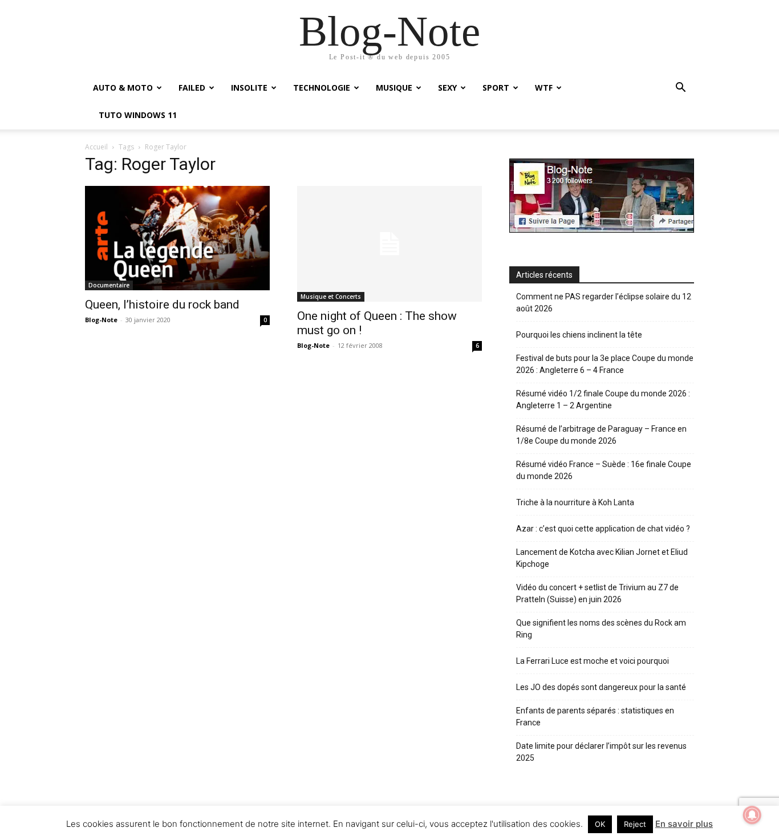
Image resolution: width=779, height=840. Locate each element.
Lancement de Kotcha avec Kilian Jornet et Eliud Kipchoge (602, 558)
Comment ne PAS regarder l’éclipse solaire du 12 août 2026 (603, 302)
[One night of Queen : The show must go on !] (389, 244)
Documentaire (108, 285)
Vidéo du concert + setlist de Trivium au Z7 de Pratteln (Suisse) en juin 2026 (597, 593)
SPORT (495, 87)
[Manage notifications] (752, 815)
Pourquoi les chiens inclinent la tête (579, 334)
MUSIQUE (394, 87)
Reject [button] (635, 824)
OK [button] (600, 824)
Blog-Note (101, 319)
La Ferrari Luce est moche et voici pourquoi (592, 660)
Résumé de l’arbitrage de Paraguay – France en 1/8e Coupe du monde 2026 (601, 434)
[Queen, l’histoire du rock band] (177, 238)
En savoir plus (684, 823)
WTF (544, 87)
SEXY (447, 87)
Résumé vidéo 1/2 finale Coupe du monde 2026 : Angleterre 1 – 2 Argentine (603, 399)
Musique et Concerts (331, 297)
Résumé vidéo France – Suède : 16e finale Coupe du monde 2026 (603, 470)
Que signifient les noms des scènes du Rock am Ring (601, 628)
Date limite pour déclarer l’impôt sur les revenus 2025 (601, 751)
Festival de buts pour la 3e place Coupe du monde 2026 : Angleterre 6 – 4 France (604, 364)
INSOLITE (249, 87)
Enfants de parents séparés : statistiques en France (595, 716)
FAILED (191, 87)
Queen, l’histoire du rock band (162, 304)
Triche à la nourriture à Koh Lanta (575, 502)
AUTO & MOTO (123, 87)
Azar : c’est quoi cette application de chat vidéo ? (603, 528)
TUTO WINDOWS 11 (138, 114)
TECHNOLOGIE (321, 87)
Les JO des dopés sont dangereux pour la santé (601, 687)
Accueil (96, 147)
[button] (680, 88)
